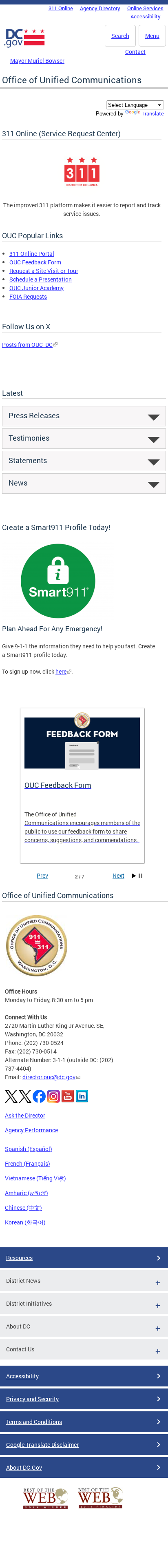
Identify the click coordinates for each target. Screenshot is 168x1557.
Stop (140, 876)
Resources (19, 1258)
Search (120, 36)
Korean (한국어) (25, 1222)
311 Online (61, 8)
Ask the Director (25, 1115)
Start (134, 876)
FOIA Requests (28, 296)
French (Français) (27, 1163)
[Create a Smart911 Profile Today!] (58, 619)
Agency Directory (100, 8)
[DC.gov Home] (24, 46)
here (60, 671)
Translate (152, 113)
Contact (135, 51)
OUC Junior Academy (36, 288)
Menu (152, 36)
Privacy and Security (32, 1399)
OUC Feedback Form (35, 262)
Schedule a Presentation (40, 279)
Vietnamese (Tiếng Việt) (35, 1178)
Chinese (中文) (23, 1207)
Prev (42, 875)
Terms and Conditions (34, 1422)
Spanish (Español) (28, 1149)
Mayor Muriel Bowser (37, 60)
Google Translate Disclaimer (42, 1444)
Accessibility (145, 16)
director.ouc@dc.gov (48, 1077)
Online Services (145, 8)
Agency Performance (31, 1130)
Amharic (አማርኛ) (26, 1193)
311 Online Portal (31, 253)
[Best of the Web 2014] (45, 1509)
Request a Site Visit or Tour (43, 271)
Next (118, 875)
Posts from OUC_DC (27, 344)
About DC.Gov (24, 1467)
